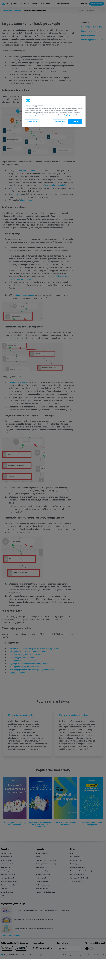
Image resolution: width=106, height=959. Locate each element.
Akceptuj (75, 121)
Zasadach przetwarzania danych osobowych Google (56, 115)
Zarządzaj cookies (32, 121)
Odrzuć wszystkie (60, 121)
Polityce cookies (33, 115)
